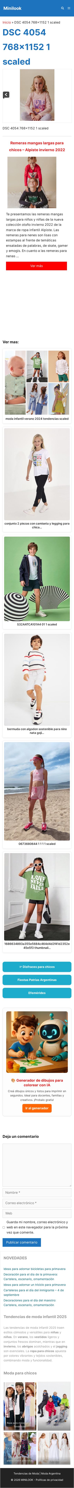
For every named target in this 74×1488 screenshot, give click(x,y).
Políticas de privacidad (49, 1479)
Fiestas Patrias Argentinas (37, 980)
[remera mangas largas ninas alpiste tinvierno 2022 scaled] (6, 98)
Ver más (36, 266)
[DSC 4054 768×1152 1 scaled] (37, 120)
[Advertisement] (37, 307)
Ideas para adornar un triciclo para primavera (35, 1284)
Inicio (7, 22)
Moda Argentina (50, 1473)
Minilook (12, 8)
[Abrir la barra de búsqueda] (62, 8)
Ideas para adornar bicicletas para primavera (35, 1269)
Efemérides (37, 993)
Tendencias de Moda (26, 1473)
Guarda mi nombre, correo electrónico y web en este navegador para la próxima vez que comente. (37, 1227)
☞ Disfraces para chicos (37, 967)
